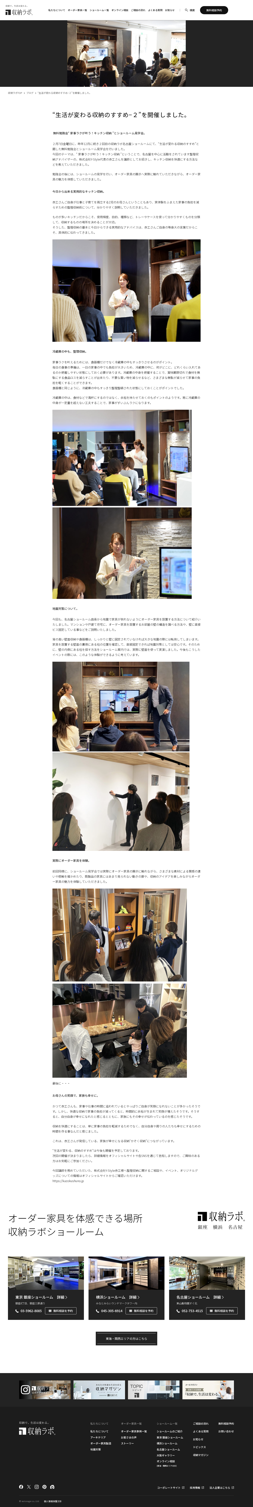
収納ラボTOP (15, 93)
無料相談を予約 (63, 1311)
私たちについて (99, 1431)
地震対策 (95, 1449)
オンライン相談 (119, 10)
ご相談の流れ (138, 10)
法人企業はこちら (219, 1487)
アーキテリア (98, 1437)
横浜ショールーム (116, 1297)
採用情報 (195, 1487)
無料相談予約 (226, 1423)
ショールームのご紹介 (170, 1431)
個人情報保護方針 (53, 1501)
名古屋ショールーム (199, 1297)
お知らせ (170, 10)
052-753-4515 (192, 1311)
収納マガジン (201, 1455)
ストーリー (127, 1443)
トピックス (199, 1447)
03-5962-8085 (31, 1311)
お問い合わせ (226, 1431)
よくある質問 (155, 10)
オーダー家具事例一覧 (134, 1431)
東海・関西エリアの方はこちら (126, 1338)
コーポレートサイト (169, 1487)
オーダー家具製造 (100, 1443)
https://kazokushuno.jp (68, 1181)
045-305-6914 (111, 1311)
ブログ (30, 93)
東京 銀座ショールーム (39, 1297)
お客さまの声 (129, 1437)
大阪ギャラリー (166, 1455)
